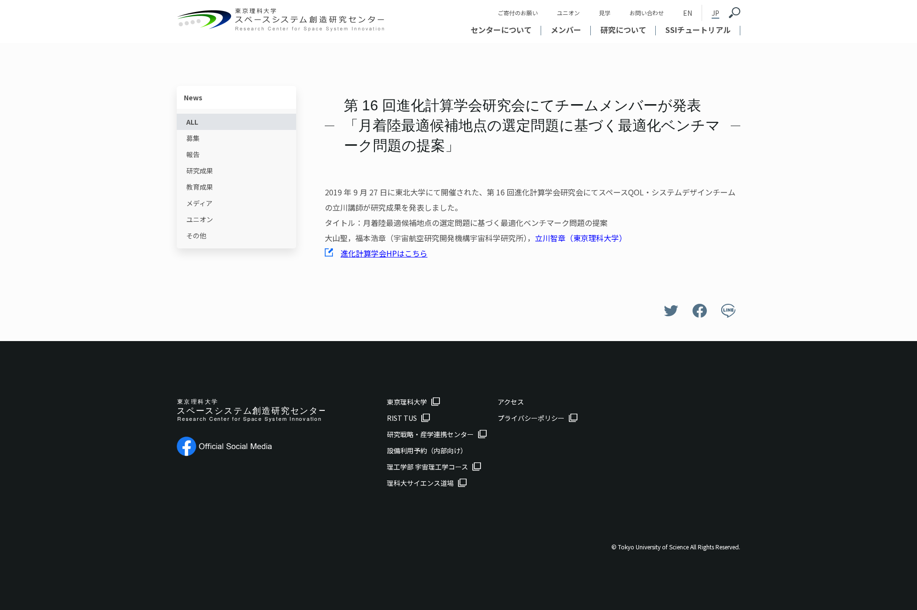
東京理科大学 (407, 402)
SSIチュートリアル (698, 29)
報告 (193, 154)
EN (687, 13)
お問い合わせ (646, 13)
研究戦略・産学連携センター (430, 434)
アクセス (511, 402)
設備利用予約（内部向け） (427, 450)
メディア (199, 203)
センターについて (501, 29)
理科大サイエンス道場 (420, 483)
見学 (604, 13)
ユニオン (568, 13)
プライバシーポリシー (531, 418)
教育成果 (199, 187)
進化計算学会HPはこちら (384, 253)
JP (715, 13)
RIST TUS (402, 418)
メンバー (566, 29)
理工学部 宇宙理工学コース (427, 466)
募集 (193, 138)
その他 (196, 235)
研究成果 (199, 170)
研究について (623, 29)
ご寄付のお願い (518, 13)
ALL (192, 122)
